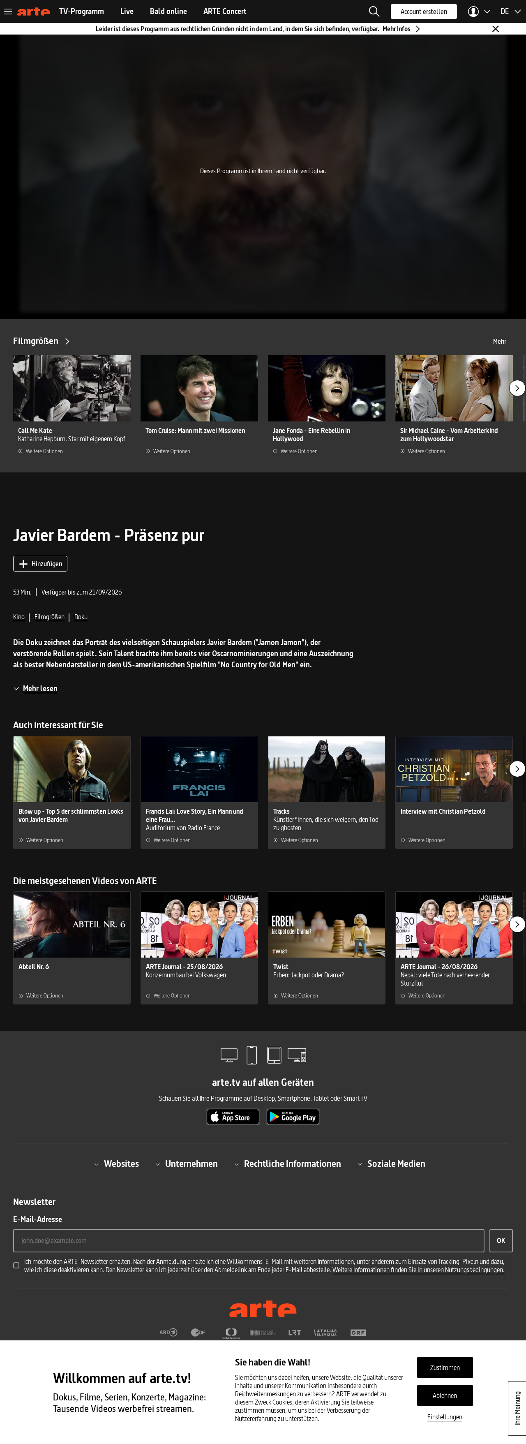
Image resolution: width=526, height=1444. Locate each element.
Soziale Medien (396, 1164)
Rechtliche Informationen (292, 1164)
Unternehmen (191, 1164)
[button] (374, 11)
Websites (121, 1164)
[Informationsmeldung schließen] (495, 29)
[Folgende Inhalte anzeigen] (517, 388)
